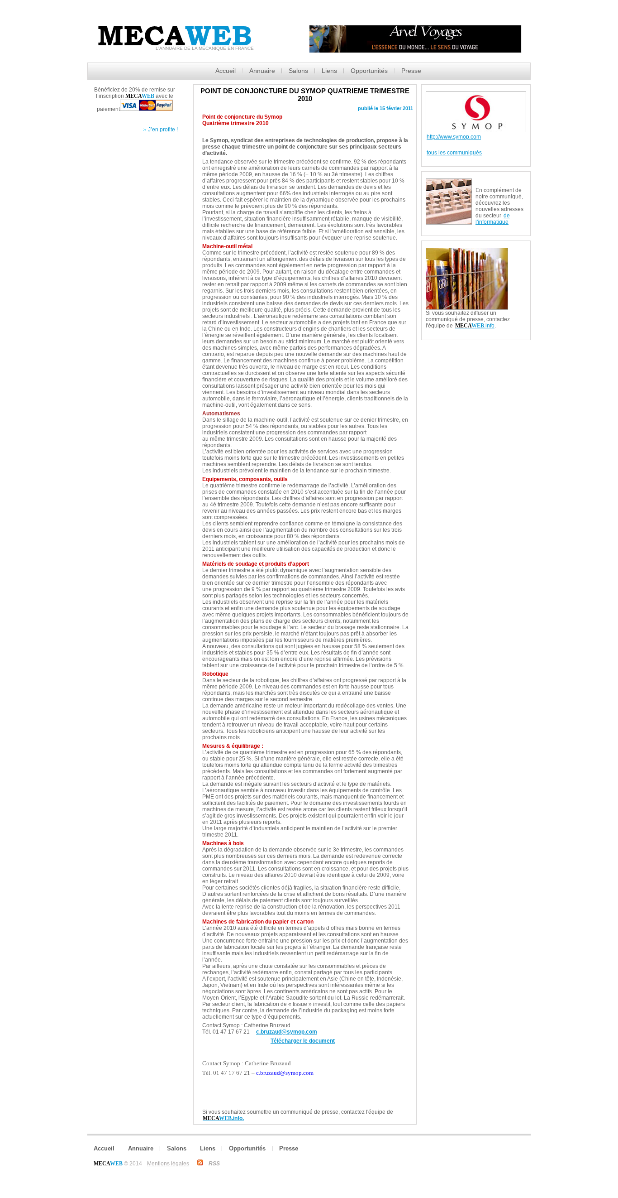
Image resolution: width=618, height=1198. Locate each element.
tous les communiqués (454, 152)
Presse (411, 70)
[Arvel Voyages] (415, 50)
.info (474, 325)
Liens (329, 70)
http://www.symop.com (454, 137)
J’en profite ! (163, 129)
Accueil (225, 70)
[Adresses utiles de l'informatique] (500, 181)
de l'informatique (492, 218)
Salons (298, 70)
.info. (223, 1118)
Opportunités (369, 70)
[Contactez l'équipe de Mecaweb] (518, 251)
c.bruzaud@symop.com (286, 1032)
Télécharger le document (303, 1041)
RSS (214, 1163)
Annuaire (262, 70)
